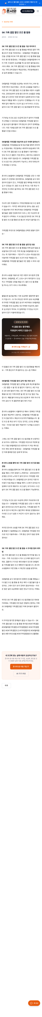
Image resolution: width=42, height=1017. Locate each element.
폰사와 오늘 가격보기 (19, 347)
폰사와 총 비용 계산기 (21, 666)
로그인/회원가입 (27, 11)
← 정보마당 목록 (7, 22)
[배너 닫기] (39, 3)
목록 (6, 685)
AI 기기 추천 (21, 674)
